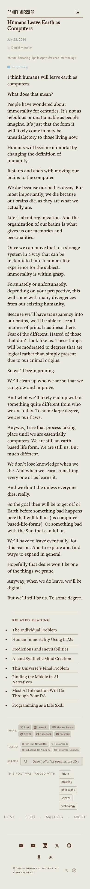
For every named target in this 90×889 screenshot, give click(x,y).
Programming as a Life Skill (38, 705)
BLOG (30, 817)
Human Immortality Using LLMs (42, 639)
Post (26, 727)
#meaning (24, 57)
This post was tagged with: (32, 773)
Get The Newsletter (36, 743)
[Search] (66, 870)
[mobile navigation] (77, 12)
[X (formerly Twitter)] (57, 845)
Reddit (28, 734)
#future (11, 57)
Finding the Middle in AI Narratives (35, 679)
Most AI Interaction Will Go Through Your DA (38, 693)
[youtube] (33, 845)
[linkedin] (45, 845)
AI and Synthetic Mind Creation (41, 658)
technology (68, 806)
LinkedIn (42, 727)
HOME (9, 817)
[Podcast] (39, 857)
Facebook (45, 734)
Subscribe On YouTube (38, 749)
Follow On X (61, 743)
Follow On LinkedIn (68, 749)
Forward (65, 734)
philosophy (68, 790)
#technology (68, 57)
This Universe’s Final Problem (40, 668)
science (65, 798)
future (65, 773)
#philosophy (39, 57)
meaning (66, 782)
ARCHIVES (54, 817)
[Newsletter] (21, 845)
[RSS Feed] (51, 857)
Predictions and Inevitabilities (40, 649)
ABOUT (80, 817)
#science (53, 57)
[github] (69, 845)
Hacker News (62, 727)
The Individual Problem (34, 630)
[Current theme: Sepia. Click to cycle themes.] (74, 870)
